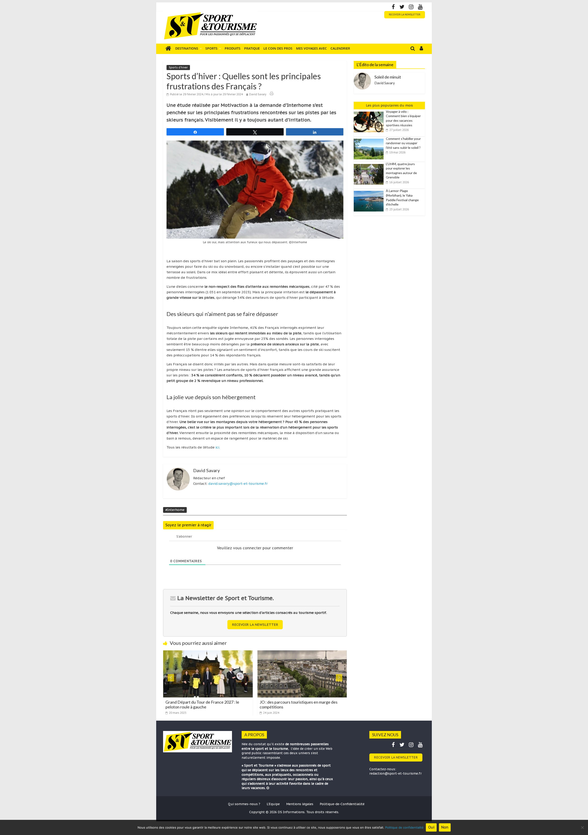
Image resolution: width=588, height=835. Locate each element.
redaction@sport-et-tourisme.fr (395, 773)
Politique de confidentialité (404, 827)
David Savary (257, 94)
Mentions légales (299, 804)
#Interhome (174, 510)
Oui (431, 827)
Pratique (252, 48)
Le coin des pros (277, 48)
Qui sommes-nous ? (244, 804)
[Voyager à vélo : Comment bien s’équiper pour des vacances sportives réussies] (370, 112)
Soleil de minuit (387, 76)
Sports (211, 48)
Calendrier (340, 48)
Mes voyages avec (311, 48)
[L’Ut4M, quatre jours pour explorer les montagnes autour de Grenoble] (370, 164)
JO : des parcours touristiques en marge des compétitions (205, 705)
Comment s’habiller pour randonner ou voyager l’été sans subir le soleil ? (403, 143)
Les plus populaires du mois (389, 105)
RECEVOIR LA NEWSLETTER (404, 14)
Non (444, 827)
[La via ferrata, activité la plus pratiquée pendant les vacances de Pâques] (303, 653)
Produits (232, 48)
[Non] (582, 827)
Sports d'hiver (178, 67)
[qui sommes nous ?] (267, 788)
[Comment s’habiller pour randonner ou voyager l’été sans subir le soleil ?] (370, 139)
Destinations (186, 48)
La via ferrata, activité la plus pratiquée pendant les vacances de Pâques (303, 705)
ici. (217, 447)
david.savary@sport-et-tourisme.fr (238, 483)
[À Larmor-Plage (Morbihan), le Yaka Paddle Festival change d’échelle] (370, 191)
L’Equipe (273, 804)
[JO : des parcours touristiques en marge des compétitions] (209, 653)
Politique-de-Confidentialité (342, 804)
